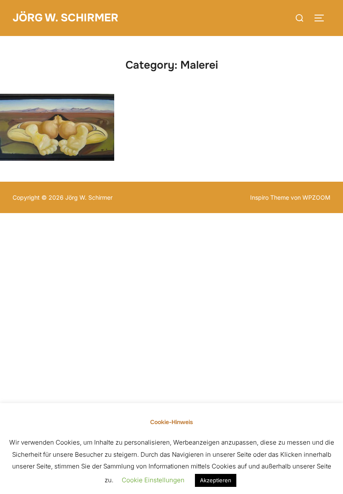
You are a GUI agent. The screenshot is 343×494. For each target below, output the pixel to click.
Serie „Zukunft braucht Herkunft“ (57, 127)
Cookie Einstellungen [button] (153, 480)
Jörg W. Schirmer (65, 18)
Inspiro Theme (269, 197)
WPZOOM (316, 197)
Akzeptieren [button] (215, 480)
